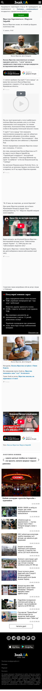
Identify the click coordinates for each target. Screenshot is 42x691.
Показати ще (33, 332)
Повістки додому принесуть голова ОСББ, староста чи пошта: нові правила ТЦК (21, 309)
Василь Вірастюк (13, 445)
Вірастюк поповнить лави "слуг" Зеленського (17, 372)
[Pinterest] (33, 638)
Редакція (4, 668)
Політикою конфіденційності (27, 9)
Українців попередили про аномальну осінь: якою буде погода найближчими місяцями (21, 325)
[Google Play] (27, 647)
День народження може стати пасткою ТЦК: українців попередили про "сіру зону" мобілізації (21, 300)
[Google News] (23, 638)
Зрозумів (21, 15)
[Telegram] (14, 638)
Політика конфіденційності (10, 661)
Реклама (4, 664)
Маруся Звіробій (25, 445)
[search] (2, 2)
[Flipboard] (28, 638)
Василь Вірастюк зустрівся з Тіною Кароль (20, 366)
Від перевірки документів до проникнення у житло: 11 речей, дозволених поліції (19, 317)
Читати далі (21, 626)
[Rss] (9, 638)
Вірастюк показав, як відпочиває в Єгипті (18, 377)
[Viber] (19, 638)
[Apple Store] (14, 647)
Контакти (4, 671)
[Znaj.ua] (21, 2)
